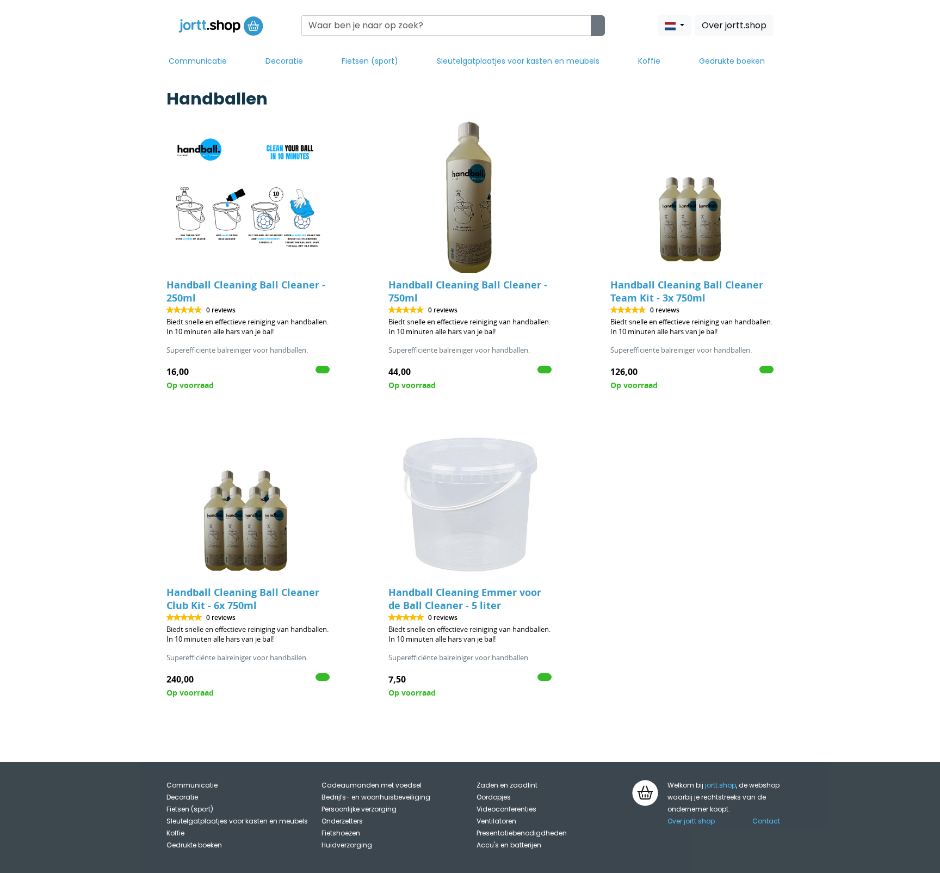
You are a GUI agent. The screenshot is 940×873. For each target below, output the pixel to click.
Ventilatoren (496, 821)
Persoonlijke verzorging (359, 809)
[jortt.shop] (220, 25)
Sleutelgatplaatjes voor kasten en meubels (518, 61)
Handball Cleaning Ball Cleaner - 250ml (245, 291)
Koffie (649, 61)
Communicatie (198, 61)
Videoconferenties (506, 809)
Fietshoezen (340, 833)
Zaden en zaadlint (507, 785)
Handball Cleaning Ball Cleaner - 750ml (467, 291)
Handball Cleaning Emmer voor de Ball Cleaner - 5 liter (464, 599)
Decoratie (284, 61)
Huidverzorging (346, 845)
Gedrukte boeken (732, 61)
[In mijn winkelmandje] (323, 369)
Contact (766, 821)
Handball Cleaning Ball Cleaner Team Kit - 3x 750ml (686, 291)
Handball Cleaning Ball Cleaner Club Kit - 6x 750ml (242, 599)
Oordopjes (494, 797)
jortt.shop (720, 785)
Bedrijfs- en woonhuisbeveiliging (375, 797)
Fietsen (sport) (370, 61)
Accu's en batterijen (509, 845)
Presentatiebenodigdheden (522, 833)
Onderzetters (342, 821)
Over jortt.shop (734, 25)
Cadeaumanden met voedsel (371, 785)
